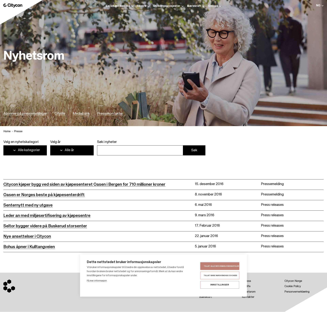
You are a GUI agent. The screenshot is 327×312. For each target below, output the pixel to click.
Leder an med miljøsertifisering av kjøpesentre (46, 216)
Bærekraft (205, 297)
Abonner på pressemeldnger (25, 114)
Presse (18, 131)
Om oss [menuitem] (213, 6)
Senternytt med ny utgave (28, 205)
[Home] (12, 5)
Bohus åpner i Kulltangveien (29, 247)
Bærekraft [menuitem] (194, 6)
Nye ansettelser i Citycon (27, 236)
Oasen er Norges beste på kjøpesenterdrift (44, 195)
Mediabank (81, 114)
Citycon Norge (293, 281)
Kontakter (248, 297)
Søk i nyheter (107, 142)
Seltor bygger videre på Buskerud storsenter (45, 226)
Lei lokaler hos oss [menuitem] (118, 6)
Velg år (55, 142)
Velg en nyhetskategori (20, 142)
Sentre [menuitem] (141, 6)
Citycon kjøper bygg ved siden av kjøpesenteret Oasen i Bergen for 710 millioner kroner (84, 184)
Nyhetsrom (248, 292)
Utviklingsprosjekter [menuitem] (166, 6)
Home (7, 131)
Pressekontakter (110, 114)
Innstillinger (219, 285)
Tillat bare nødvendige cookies (220, 275)
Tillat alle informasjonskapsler (221, 266)
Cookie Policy (292, 286)
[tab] (320, 5)
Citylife (59, 114)
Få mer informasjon (97, 281)
